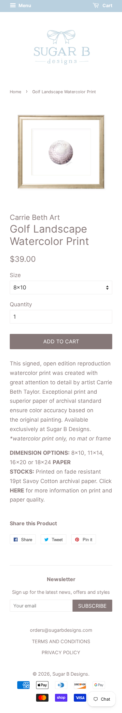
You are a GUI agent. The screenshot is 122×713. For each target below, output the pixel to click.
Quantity (21, 304)
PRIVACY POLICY (61, 652)
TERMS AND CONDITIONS (61, 641)
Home (15, 91)
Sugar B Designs (70, 674)
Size (15, 275)
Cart (107, 5)
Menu (24, 5)
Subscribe (92, 606)
